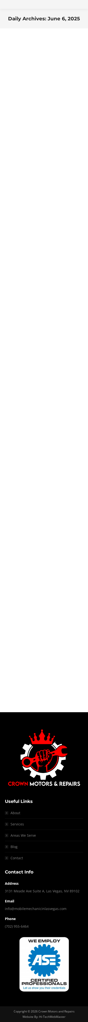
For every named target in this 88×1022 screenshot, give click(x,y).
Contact (17, 858)
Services (17, 824)
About (15, 812)
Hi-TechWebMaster (52, 1017)
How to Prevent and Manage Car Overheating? (37, 281)
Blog (14, 846)
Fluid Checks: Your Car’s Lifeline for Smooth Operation (42, 439)
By (44, 132)
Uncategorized (21, 132)
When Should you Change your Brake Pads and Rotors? (43, 116)
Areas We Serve (23, 835)
